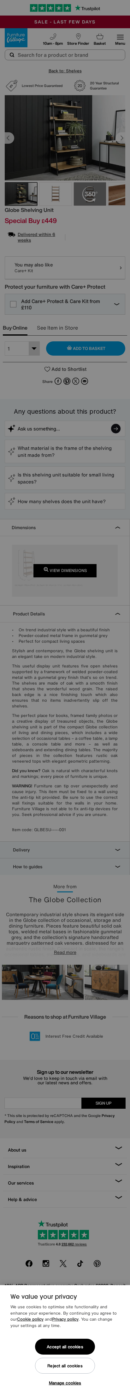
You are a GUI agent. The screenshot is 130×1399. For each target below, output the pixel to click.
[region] (65, 1342)
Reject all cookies (64, 1366)
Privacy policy (65, 1319)
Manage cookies (65, 1383)
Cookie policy (30, 1319)
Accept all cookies (65, 1347)
